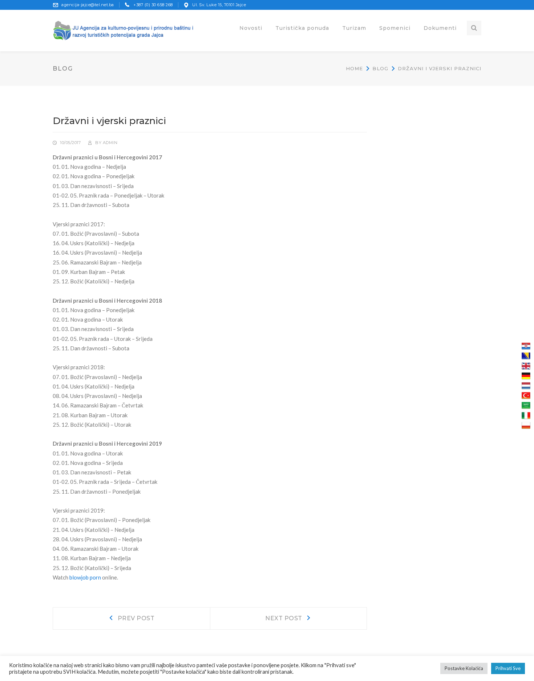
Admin (110, 142)
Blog (380, 68)
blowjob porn (85, 577)
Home (354, 68)
